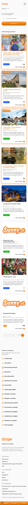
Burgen (4, 477)
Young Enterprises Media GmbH (16, 497)
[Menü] (24, 4)
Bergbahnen (5, 475)
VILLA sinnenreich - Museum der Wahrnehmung (14, 486)
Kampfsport (5, 480)
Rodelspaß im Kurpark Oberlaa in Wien (12, 494)
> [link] (22, 335)
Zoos (3, 472)
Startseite (4, 8)
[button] (2, 502)
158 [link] (19, 335)
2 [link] (8, 335)
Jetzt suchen (14, 23)
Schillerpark (5, 488)
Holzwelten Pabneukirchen (9, 491)
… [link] (15, 335)
